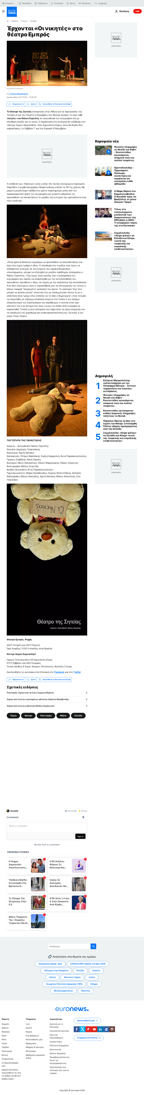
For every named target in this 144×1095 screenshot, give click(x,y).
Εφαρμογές (31, 1043)
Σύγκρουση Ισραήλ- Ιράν (50, 963)
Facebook (59, 672)
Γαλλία (52, 977)
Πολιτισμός (46, 715)
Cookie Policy (56, 1041)
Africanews (31, 1051)
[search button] (96, 3)
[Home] (7, 21)
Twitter (77, 672)
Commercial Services (59, 1031)
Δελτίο (29, 1028)
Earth (4, 1035)
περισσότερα (56, 1019)
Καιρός (29, 1032)
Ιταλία (92, 977)
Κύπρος (94, 984)
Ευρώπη (5, 1024)
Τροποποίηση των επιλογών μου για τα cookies (59, 1070)
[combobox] (110, 3)
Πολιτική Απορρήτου (59, 1045)
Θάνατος (85, 990)
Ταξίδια (5, 1047)
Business (6, 1032)
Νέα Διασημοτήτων (63, 990)
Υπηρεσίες (31, 1019)
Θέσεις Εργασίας (58, 1053)
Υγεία (4, 1043)
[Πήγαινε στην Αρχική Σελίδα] (12, 12)
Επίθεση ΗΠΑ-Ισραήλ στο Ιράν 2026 (87, 963)
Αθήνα (63, 715)
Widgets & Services (35, 1047)
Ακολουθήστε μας (34, 1039)
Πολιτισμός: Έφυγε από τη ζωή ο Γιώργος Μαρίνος (30, 692)
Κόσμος (24, 21)
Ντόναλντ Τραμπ (72, 977)
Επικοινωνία (55, 1049)
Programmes (7, 1059)
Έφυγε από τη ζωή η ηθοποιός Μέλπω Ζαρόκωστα (30, 706)
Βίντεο (5, 1055)
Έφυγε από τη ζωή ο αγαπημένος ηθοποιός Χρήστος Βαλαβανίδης (38, 699)
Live (138, 11)
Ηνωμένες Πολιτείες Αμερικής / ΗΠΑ (64, 984)
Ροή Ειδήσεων (32, 1035)
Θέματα (5, 1019)
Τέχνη (13, 715)
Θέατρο (28, 715)
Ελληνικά (9, 3)
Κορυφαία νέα (107, 141)
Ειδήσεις (15, 21)
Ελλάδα (33, 21)
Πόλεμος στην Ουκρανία (56, 970)
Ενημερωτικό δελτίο (87, 1037)
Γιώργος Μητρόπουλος (19, 94)
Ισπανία (96, 970)
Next (4, 1039)
